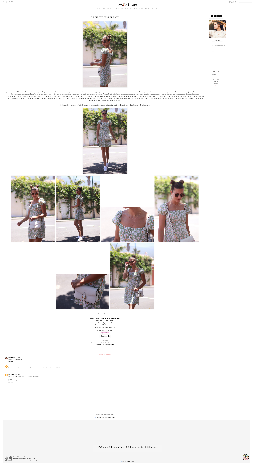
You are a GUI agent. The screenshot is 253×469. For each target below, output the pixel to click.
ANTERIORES (30, 408)
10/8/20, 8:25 (17, 357)
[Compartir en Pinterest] (107, 340)
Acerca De (5, 2)
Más (216, 85)
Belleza (109, 8)
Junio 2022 (216, 81)
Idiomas (11, 1)
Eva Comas (11, 374)
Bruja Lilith (11, 357)
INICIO (114, 408)
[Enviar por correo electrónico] (102, 340)
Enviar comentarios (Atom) (108, 414)
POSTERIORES (199, 408)
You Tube (232, 2)
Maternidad (128, 8)
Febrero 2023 (216, 77)
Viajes (136, 8)
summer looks (127, 342)
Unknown (10, 365)
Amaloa (112, 325)
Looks (104, 8)
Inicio (98, 8)
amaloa (86, 342)
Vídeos (141, 8)
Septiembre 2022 (216, 79)
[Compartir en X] (105, 340)
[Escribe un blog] (103, 340)
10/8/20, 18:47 (16, 365)
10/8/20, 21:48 (17, 374)
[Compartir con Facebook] (106, 340)
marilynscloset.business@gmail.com (217, 45)
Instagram (230, 2)
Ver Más (154, 8)
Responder (10, 361)
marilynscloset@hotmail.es (217, 41)
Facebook (234, 2)
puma (113, 342)
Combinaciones (118, 8)
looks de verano (92, 342)
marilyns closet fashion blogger (103, 342)
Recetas (147, 8)
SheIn (99, 105)
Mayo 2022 (216, 83)
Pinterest (236, 2)
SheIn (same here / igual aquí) (110, 318)
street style (121, 342)
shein (116, 342)
